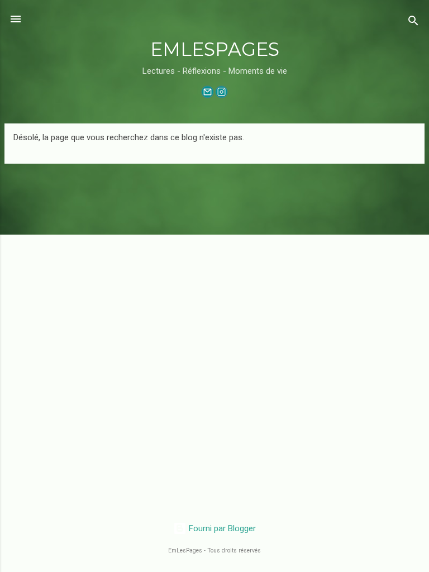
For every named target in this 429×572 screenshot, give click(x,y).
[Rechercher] (413, 23)
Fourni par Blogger (221, 528)
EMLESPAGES (214, 49)
